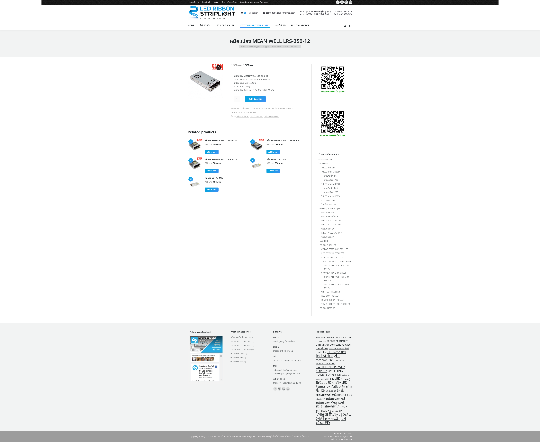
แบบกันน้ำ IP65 (331, 175)
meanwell (322, 360)
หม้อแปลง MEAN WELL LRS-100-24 (283, 140)
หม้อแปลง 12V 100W (276, 159)
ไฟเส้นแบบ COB (328, 204)
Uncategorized (325, 159)
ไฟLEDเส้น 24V (328, 167)
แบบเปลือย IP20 (331, 180)
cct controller (321, 341)
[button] (218, 67)
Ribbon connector (325, 363)
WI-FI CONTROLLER (330, 291)
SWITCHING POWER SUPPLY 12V (329, 372)
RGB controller (336, 360)
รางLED (334, 378)
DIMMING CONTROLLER (332, 300)
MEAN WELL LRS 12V (262, 108)
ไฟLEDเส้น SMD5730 (330, 196)
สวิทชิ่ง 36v (329, 391)
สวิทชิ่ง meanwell (256, 116)
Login (349, 25)
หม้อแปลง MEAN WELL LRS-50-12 (221, 159)
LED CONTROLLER (327, 245)
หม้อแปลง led (335, 398)
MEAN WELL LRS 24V (331, 224)
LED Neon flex (336, 352)
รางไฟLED (323, 241)
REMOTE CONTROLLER (332, 257)
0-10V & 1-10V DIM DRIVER (333, 272)
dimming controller (337, 348)
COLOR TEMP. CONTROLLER (334, 249)
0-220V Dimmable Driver (342, 337)
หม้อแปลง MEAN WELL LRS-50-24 (221, 140)
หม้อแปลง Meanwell (271, 116)
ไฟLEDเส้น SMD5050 (330, 171)
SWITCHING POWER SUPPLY (330, 369)
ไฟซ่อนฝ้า (331, 418)
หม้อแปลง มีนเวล (242, 116)
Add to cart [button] (212, 152)
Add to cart (255, 99)
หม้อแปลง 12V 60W (214, 178)
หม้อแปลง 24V (327, 237)
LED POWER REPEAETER (332, 253)
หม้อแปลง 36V (327, 212)
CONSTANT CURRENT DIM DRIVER (336, 286)
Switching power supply (281, 108)
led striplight (328, 355)
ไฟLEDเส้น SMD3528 (330, 184)
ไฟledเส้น (325, 414)
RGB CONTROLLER (330, 295)
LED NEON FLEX (329, 200)
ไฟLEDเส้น (323, 163)
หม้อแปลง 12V (247, 108)
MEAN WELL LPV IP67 (331, 232)
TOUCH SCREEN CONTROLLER (335, 304)
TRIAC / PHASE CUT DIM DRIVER (336, 261)
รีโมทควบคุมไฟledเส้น (330, 386)
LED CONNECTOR (327, 308)
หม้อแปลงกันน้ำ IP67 (330, 216)
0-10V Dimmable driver (324, 337)
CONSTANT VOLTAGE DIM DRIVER (336, 267)
